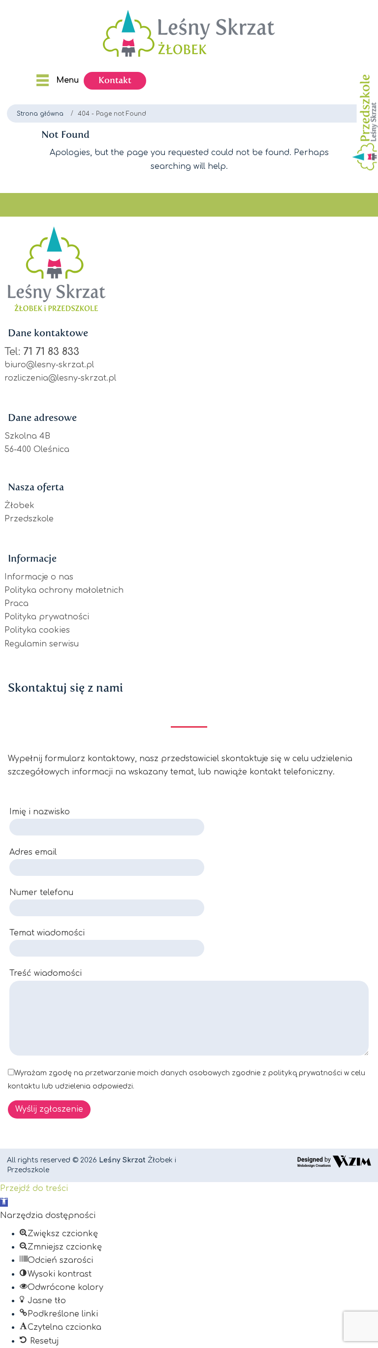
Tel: (41, 351)
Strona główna (40, 113)
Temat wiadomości (47, 933)
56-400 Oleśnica (36, 449)
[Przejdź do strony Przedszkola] (362, 120)
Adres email (33, 852)
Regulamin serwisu (41, 644)
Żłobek (19, 505)
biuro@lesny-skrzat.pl (49, 364)
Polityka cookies (37, 630)
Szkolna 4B (27, 436)
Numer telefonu (41, 892)
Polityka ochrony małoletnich (64, 590)
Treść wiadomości (45, 973)
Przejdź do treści (34, 1188)
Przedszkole (29, 518)
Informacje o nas (38, 577)
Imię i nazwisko (39, 811)
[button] (4, 1202)
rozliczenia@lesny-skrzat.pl (60, 378)
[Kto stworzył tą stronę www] (334, 1161)
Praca (16, 603)
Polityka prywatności (46, 616)
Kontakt (114, 80)
